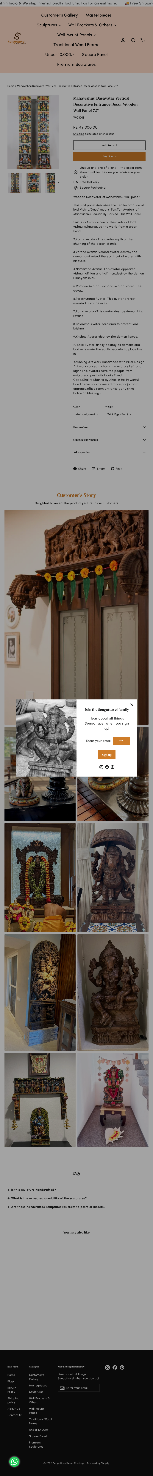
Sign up (107, 755)
